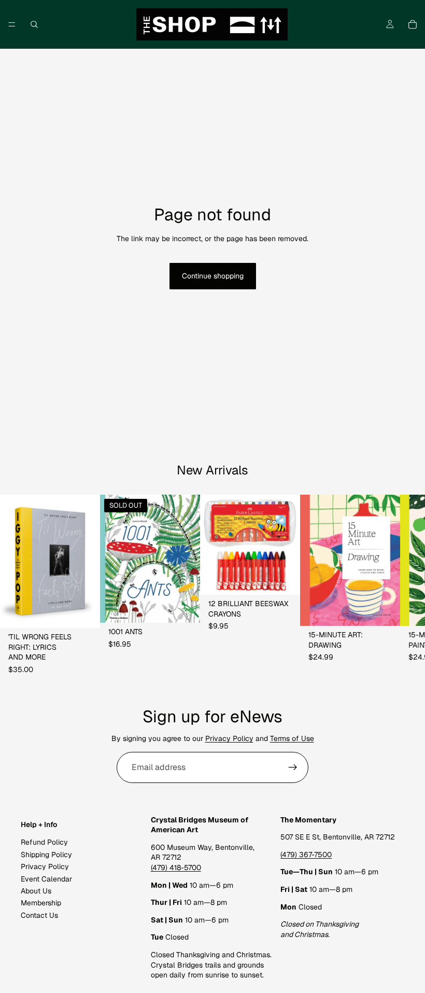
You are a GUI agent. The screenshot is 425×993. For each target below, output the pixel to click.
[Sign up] (293, 767)
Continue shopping (213, 276)
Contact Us (39, 915)
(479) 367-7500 (306, 854)
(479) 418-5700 (176, 867)
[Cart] (412, 24)
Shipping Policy (46, 854)
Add (92, 611)
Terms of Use (292, 738)
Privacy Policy (229, 738)
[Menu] (12, 24)
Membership (41, 903)
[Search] (34, 24)
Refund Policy (44, 842)
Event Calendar (46, 879)
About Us (36, 891)
